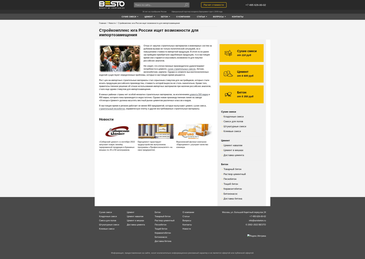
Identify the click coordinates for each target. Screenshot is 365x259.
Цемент (225, 140)
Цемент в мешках (233, 150)
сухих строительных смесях (182, 69)
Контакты (187, 224)
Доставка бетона (233, 198)
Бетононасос (231, 193)
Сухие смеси (228, 111)
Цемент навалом (233, 145)
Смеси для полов (233, 121)
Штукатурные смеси (235, 126)
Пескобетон (230, 179)
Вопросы (186, 220)
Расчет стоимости (214, 5)
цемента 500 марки (198, 94)
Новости (106, 119)
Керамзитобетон (233, 188)
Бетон (224, 164)
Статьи (185, 216)
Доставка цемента (234, 155)
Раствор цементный (235, 174)
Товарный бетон (232, 169)
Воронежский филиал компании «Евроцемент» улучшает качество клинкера (192, 144)
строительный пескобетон (112, 108)
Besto (112, 5)
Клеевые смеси (232, 131)
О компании (188, 212)
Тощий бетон (231, 184)
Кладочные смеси (234, 116)
